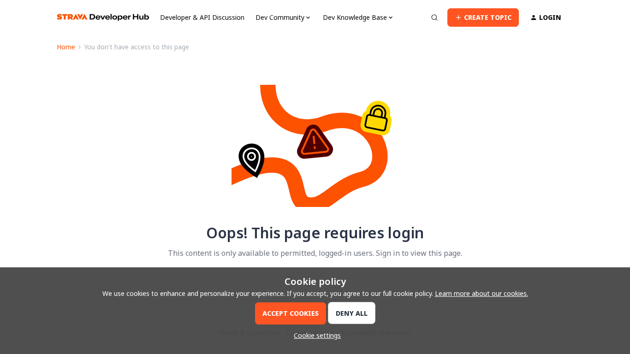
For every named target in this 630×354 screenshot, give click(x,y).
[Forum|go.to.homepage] (103, 17)
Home (66, 46)
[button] (483, 17)
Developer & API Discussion (202, 17)
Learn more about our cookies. (481, 293)
